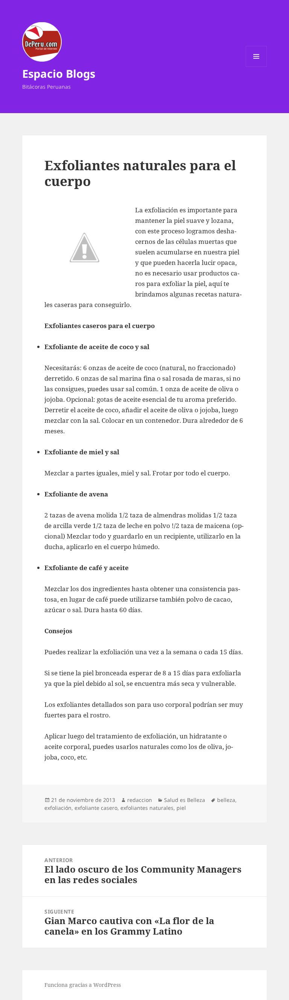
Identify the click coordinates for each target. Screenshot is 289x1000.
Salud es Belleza (184, 799)
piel (181, 807)
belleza (226, 799)
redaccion (139, 799)
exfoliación (57, 807)
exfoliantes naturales (146, 807)
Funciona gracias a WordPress (82, 984)
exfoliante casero (96, 807)
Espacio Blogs (58, 73)
